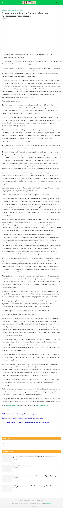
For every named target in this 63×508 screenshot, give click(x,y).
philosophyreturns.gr (42, 405)
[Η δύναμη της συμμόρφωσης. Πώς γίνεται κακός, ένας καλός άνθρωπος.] (7, 488)
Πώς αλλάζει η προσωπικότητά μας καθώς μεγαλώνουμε (22, 418)
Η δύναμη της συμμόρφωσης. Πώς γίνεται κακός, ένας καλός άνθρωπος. (34, 486)
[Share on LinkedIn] (33, 430)
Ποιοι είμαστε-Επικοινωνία (27, 500)
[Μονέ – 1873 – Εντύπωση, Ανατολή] (7, 468)
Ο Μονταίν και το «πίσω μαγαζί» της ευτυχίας (19, 414)
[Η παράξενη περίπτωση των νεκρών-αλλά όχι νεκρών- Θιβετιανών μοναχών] (7, 478)
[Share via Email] (35, 430)
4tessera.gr (49, 503)
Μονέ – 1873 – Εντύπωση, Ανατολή (23, 466)
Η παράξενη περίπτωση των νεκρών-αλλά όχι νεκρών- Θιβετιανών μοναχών (35, 476)
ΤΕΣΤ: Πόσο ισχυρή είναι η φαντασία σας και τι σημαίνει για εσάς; (26, 422)
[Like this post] (28, 430)
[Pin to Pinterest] (32, 430)
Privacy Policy (40, 500)
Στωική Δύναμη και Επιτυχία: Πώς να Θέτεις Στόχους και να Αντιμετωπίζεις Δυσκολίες (35, 456)
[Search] (60, 2)
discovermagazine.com (13, 405)
